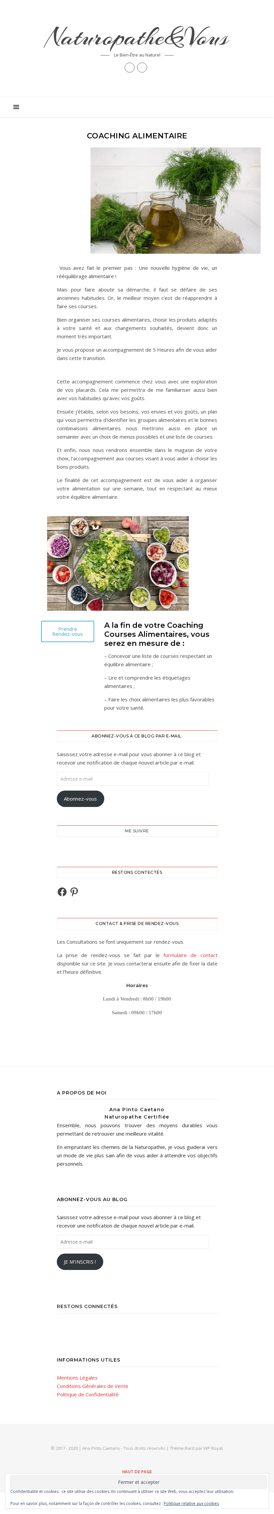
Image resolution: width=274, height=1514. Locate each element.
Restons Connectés (87, 1306)
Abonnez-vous (80, 798)
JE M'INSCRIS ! (80, 1261)
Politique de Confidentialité (88, 1394)
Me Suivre (137, 830)
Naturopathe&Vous (137, 37)
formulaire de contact (190, 955)
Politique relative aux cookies (191, 1503)
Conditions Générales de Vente (92, 1386)
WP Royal (213, 1448)
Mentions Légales (77, 1377)
